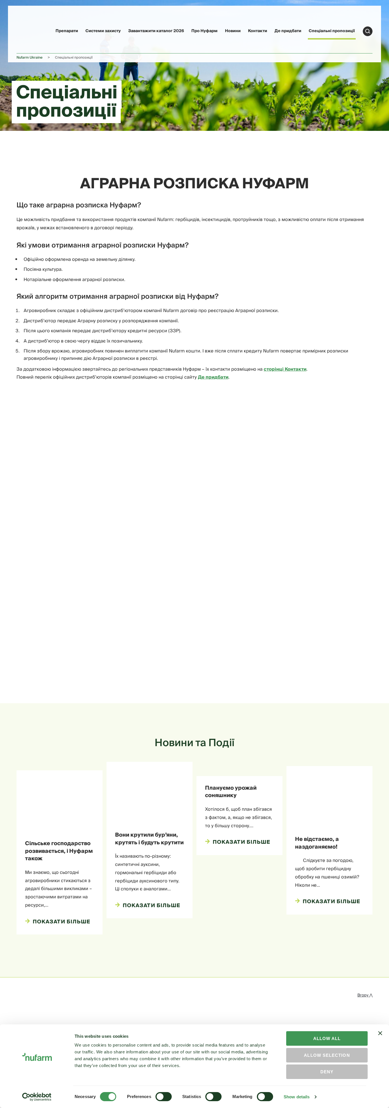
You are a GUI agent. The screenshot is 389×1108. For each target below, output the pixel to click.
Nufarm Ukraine (29, 58)
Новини (233, 31)
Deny (326, 1071)
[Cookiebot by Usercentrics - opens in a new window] (37, 1097)
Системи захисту (103, 31)
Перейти (367, 31)
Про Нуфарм (204, 31)
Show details (297, 1096)
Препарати (67, 31)
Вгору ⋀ (364, 995)
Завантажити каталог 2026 (156, 31)
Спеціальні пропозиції (332, 31)
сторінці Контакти (285, 369)
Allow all (327, 1038)
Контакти (257, 31)
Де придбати (288, 31)
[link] (30, 30)
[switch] (163, 1096)
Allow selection (327, 1055)
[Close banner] (380, 1038)
